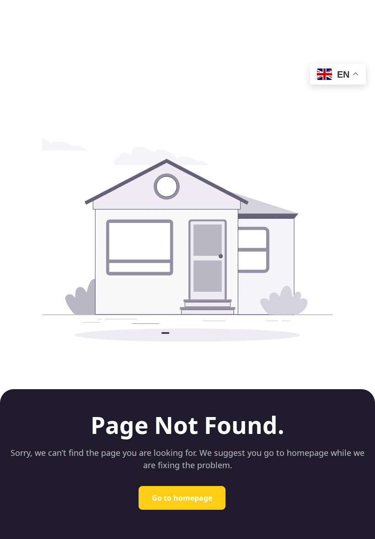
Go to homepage (182, 498)
